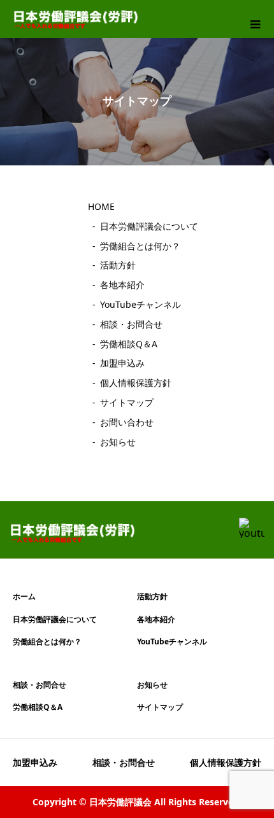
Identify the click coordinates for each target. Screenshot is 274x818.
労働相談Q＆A (128, 344)
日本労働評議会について (149, 226)
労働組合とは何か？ (140, 246)
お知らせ (118, 442)
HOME (101, 206)
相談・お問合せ (131, 324)
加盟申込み (122, 363)
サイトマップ (127, 402)
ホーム (24, 596)
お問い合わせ (127, 422)
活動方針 (118, 265)
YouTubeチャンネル (140, 304)
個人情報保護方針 (135, 383)
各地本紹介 (122, 285)
